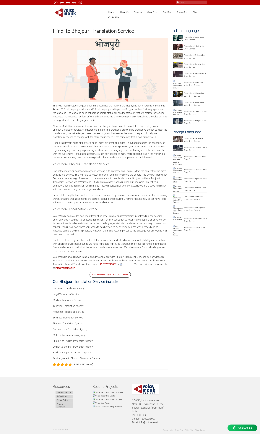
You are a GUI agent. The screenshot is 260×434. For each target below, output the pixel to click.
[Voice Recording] (107, 399)
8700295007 (149, 418)
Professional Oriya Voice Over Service (194, 56)
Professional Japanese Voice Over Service (193, 139)
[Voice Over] (107, 406)
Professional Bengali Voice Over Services (195, 112)
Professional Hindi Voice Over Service (194, 47)
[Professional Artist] (103, 395)
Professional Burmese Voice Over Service (193, 198)
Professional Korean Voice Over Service (195, 189)
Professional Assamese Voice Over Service (194, 103)
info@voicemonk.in (149, 422)
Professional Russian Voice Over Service (195, 219)
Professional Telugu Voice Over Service (195, 74)
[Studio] (101, 402)
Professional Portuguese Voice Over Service (194, 208)
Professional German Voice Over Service (195, 148)
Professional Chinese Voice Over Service (195, 170)
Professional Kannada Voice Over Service (193, 83)
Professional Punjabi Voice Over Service (195, 121)
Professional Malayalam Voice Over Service (194, 94)
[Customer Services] (107, 392)
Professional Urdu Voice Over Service (194, 38)
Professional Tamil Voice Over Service (194, 65)
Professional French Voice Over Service (195, 157)
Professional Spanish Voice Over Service (195, 179)
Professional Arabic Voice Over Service (194, 228)
